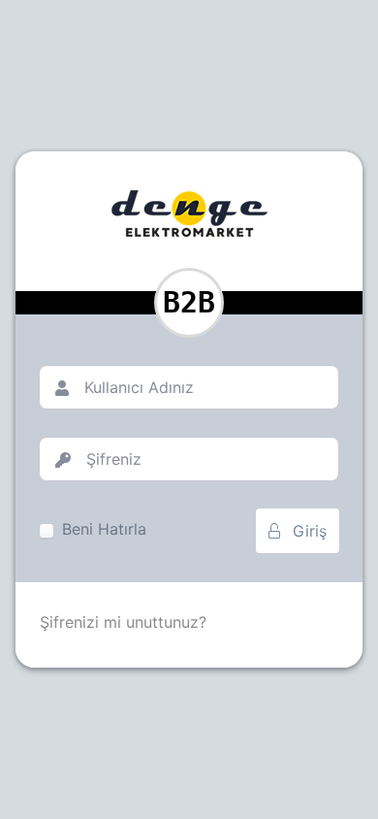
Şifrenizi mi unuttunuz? (123, 622)
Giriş (307, 531)
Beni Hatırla (104, 529)
